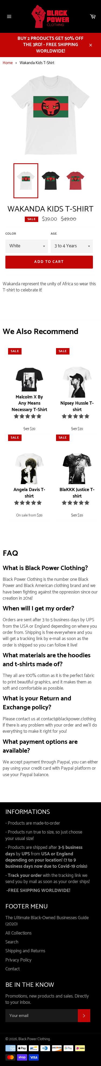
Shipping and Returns (25, 951)
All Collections (18, 933)
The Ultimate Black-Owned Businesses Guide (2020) (47, 921)
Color (10, 234)
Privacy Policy (18, 960)
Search (11, 942)
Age (54, 234)
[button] (28, 416)
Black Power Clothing (34, 1039)
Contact (12, 969)
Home (8, 63)
